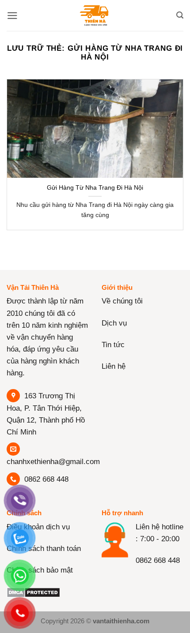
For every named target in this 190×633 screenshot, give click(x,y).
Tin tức (113, 345)
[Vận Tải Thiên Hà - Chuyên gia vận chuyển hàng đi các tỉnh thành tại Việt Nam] (95, 15)
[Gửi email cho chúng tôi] (161, 578)
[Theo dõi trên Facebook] (110, 578)
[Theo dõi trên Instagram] (127, 578)
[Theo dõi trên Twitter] (144, 578)
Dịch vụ (114, 323)
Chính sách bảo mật (40, 570)
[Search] (179, 15)
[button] (12, 15)
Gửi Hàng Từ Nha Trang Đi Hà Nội (95, 187)
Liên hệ (113, 366)
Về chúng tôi (122, 301)
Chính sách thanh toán (44, 548)
